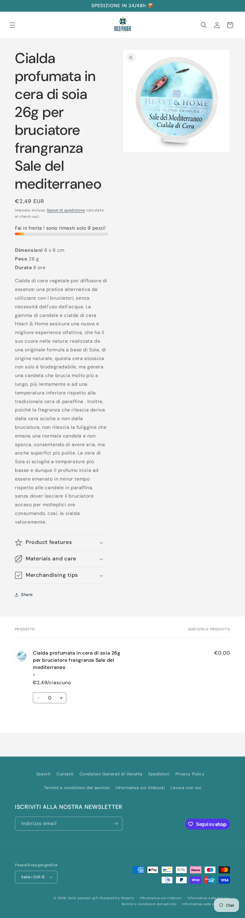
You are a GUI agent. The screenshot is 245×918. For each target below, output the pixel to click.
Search (43, 774)
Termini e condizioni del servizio (77, 787)
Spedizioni (158, 774)
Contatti (65, 774)
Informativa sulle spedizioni (206, 904)
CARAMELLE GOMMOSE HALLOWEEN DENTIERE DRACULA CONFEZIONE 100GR (75, 908)
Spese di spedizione (66, 210)
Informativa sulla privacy (209, 898)
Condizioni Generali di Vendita (111, 774)
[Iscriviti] (115, 824)
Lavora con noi (186, 787)
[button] (12, 25)
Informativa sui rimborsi (140, 787)
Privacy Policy (189, 774)
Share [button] (27, 594)
